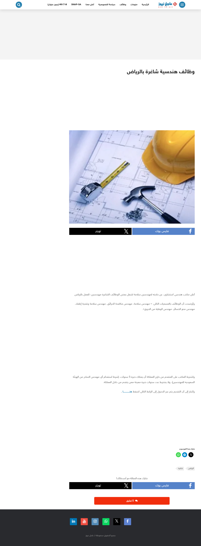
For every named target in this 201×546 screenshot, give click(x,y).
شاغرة (180, 468)
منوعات (133, 4)
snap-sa (76, 4)
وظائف (123, 4)
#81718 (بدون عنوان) (57, 4)
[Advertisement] (100, 34)
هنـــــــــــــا (127, 391)
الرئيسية (145, 4)
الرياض (191, 468)
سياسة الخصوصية (106, 4)
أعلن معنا (90, 4)
